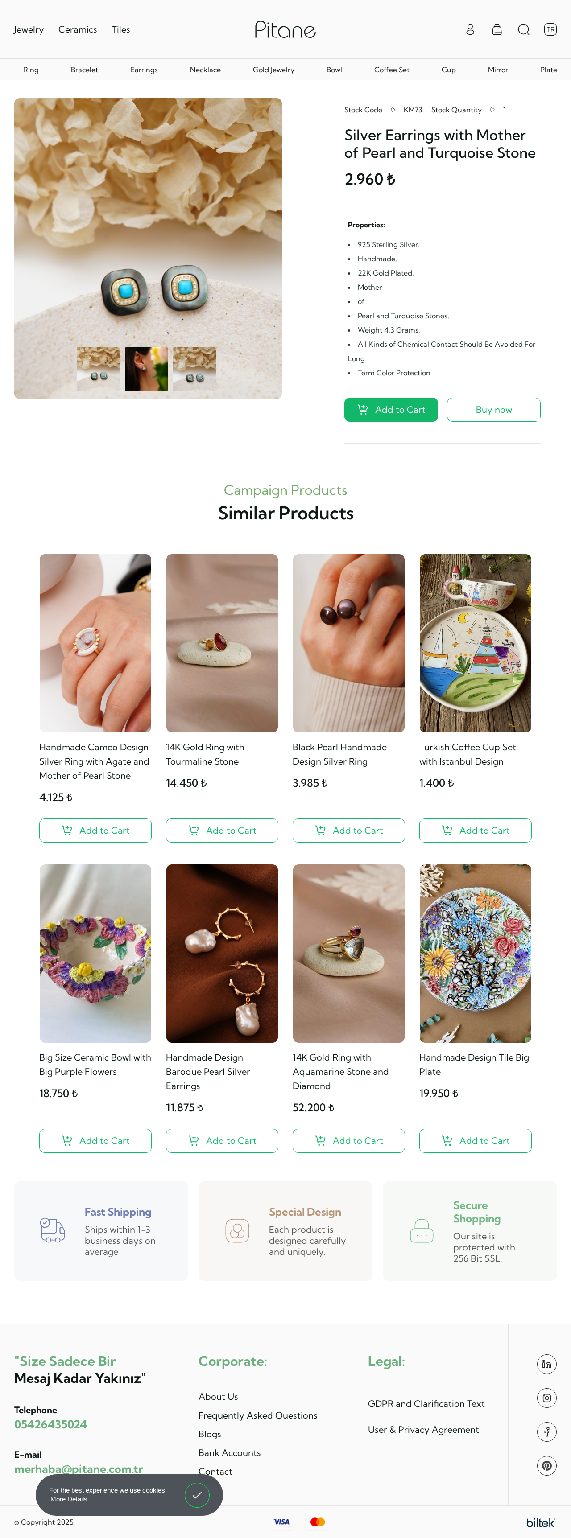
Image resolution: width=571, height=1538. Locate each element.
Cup (449, 69)
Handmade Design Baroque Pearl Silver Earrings (208, 1071)
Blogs (210, 1433)
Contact (215, 1471)
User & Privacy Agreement (423, 1429)
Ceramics (77, 29)
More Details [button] (68, 1499)
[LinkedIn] (547, 1364)
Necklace (205, 69)
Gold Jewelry (273, 69)
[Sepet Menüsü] (497, 29)
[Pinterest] (547, 1466)
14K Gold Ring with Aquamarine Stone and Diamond (341, 1071)
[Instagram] (547, 1398)
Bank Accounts (230, 1452)
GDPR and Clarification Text (426, 1403)
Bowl (334, 69)
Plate (548, 69)
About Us (218, 1396)
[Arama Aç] (523, 29)
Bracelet (84, 69)
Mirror (498, 69)
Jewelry (29, 29)
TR (550, 29)
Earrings (144, 69)
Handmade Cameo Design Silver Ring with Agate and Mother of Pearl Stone (94, 761)
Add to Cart (400, 409)
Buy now (494, 409)
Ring (31, 69)
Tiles (121, 29)
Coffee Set (392, 69)
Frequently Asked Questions (258, 1415)
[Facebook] (547, 1432)
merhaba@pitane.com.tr (78, 1469)
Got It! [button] (197, 1488)
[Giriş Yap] (470, 28)
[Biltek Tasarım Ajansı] (541, 1521)
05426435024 (50, 1424)
